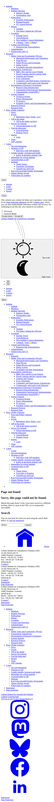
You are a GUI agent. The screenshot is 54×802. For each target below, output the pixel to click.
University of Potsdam (25, 166)
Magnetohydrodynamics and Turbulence (32, 58)
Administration (17, 49)
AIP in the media (17, 119)
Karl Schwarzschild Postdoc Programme (27, 171)
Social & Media (10, 214)
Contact (9, 189)
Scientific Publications (25, 20)
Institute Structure (18, 11)
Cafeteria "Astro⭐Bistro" (26, 42)
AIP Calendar (16, 142)
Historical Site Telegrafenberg (28, 47)
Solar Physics (21, 60)
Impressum (5, 582)
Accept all (18, 216)
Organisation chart (23, 15)
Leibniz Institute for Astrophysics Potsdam (18, 219)
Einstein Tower (22, 36)
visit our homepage (16, 520)
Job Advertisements (18, 146)
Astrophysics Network (25, 169)
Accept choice (7, 216)
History (14, 27)
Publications (16, 18)
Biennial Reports (22, 22)
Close (4, 196)
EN (8, 284)
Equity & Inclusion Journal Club (29, 155)
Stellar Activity (22, 65)
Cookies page (38, 202)
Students (14, 162)
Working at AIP (17, 148)
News (13, 112)
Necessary (8, 211)
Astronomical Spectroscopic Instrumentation (33, 90)
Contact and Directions (20, 45)
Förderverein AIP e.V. (19, 51)
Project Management (24, 99)
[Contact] (4, 564)
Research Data (17, 108)
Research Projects (18, 106)
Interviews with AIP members (28, 151)
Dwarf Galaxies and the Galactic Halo (31, 74)
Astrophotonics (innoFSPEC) (27, 92)
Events (13, 115)
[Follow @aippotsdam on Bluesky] (20, 757)
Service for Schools (18, 124)
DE (8, 281)
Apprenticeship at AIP (20, 160)
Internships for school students (23, 157)
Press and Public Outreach (21, 415)
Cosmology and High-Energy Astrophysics (33, 81)
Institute (9, 6)
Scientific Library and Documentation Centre (34, 103)
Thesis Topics (21, 164)
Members (14, 9)
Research (9, 54)
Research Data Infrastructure (27, 88)
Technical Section (23, 97)
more (4, 180)
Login (8, 187)
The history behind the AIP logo (28, 31)
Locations (15, 33)
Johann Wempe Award (20, 173)
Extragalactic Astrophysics (21, 69)
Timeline (19, 29)
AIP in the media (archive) (26, 121)
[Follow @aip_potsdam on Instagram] (20, 718)
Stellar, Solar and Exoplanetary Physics (26, 56)
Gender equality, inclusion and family (26, 153)
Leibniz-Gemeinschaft (10, 697)
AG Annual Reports (24, 24)
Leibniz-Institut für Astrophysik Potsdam (17, 694)
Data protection (12, 690)
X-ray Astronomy (23, 78)
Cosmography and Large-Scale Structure (32, 83)
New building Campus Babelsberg (29, 40)
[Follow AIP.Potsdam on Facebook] (20, 776)
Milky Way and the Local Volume (29, 72)
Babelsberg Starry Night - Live (28, 117)
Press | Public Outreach (15, 110)
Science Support (17, 94)
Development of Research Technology (26, 85)
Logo (18, 137)
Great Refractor (22, 38)
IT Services (20, 101)
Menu (4, 300)
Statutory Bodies (22, 13)
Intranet (9, 184)
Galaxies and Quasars (24, 76)
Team (13, 139)
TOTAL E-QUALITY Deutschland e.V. (17, 699)
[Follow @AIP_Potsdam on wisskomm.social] (20, 737)
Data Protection (7, 584)
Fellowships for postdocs (21, 175)
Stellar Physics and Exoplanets (28, 63)
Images (14, 135)
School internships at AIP (26, 126)
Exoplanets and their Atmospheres (29, 67)
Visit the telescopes (18, 128)
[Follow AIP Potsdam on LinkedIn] (20, 795)
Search (8, 191)
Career (8, 144)
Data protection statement (16, 202)
